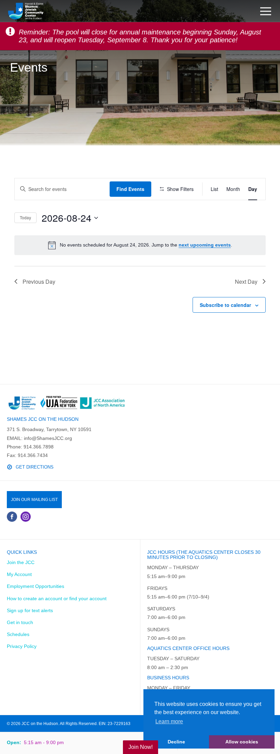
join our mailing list (34, 499)
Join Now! (140, 747)
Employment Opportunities (35, 586)
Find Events (130, 189)
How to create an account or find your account (57, 598)
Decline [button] (176, 741)
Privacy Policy (22, 646)
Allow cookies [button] (241, 741)
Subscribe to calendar (225, 304)
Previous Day (39, 281)
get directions (35, 467)
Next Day (246, 281)
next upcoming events (205, 245)
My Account (19, 574)
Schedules (18, 634)
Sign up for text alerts (30, 610)
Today (25, 217)
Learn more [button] (169, 721)
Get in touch (20, 622)
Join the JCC (20, 562)
